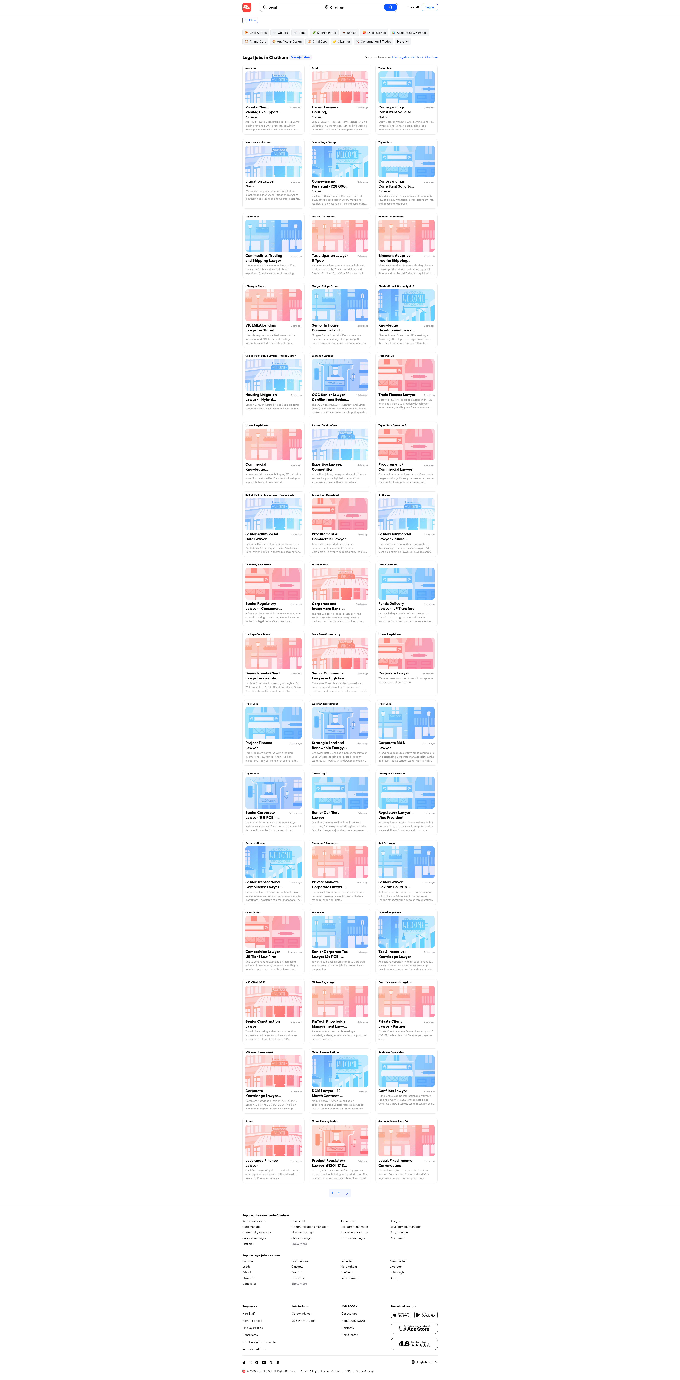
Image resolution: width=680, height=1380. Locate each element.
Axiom (249, 1121)
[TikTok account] (244, 1362)
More (400, 41)
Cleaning (344, 41)
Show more (299, 1243)
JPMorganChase (255, 286)
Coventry (297, 1277)
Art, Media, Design (289, 41)
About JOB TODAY (353, 1320)
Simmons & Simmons (391, 216)
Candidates (250, 1334)
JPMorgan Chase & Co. (392, 773)
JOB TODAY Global (304, 1320)
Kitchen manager (302, 1232)
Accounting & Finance (412, 32)
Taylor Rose (385, 67)
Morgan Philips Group (325, 286)
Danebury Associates (258, 564)
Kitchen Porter (326, 32)
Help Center (349, 1334)
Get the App (349, 1313)
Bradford (297, 1272)
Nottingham (349, 1266)
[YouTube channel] (264, 1362)
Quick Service (376, 32)
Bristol (246, 1272)
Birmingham (299, 1260)
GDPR (348, 1371)
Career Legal (319, 773)
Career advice (301, 1313)
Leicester (347, 1260)
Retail (302, 32)
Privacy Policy (308, 1371)
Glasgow (297, 1266)
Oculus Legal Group (324, 142)
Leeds (246, 1266)
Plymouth (248, 1277)
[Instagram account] (250, 1362)
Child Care (320, 41)
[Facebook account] (256, 1362)
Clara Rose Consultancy (326, 634)
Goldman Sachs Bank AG (393, 1121)
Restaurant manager (354, 1226)
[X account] (271, 1362)
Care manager (252, 1226)
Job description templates (259, 1341)
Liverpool (396, 1266)
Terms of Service (330, 1371)
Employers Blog (252, 1327)
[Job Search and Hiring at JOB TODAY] (246, 7)
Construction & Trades (376, 41)
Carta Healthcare (255, 842)
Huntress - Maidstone (258, 142)
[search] (390, 7)
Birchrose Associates (391, 1051)
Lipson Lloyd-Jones (323, 216)
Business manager (353, 1238)
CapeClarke (252, 912)
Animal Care (258, 41)
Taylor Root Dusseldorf (392, 425)
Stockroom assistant (354, 1232)
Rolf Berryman (387, 842)
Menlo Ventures (387, 564)
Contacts (347, 1327)
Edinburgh (397, 1272)
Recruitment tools (254, 1349)
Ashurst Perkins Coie (324, 425)
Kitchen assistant (253, 1221)
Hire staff (412, 7)
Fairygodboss (320, 564)
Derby (394, 1277)
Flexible (247, 1243)
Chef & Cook (258, 32)
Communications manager (309, 1226)
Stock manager (301, 1238)
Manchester (398, 1260)
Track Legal (252, 703)
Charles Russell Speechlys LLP (396, 286)
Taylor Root (252, 216)
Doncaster (249, 1283)
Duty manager (399, 1232)
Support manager (254, 1238)
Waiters (283, 32)
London (247, 1260)
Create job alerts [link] (300, 57)
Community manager (256, 1232)
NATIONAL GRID (255, 982)
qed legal (250, 67)
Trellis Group (386, 355)
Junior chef (348, 1221)
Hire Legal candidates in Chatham (415, 57)
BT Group (384, 494)
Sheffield (346, 1272)
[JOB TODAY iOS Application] (401, 1314)
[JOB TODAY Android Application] (426, 1314)
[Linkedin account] (277, 1362)
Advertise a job (252, 1320)
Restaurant (397, 1238)
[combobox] (294, 7)
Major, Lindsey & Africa (325, 1051)
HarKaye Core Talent (257, 634)
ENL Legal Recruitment (259, 1051)
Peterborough (350, 1277)
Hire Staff (248, 1313)
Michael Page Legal (390, 912)
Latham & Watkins (322, 355)
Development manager (405, 1226)
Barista (351, 32)
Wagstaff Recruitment (325, 703)
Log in (430, 7)
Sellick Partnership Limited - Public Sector (270, 355)
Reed (315, 67)
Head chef (298, 1221)
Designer (396, 1221)
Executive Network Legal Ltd (395, 982)
